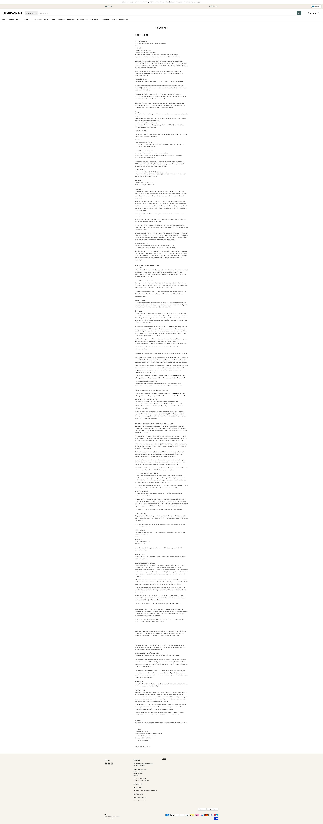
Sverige (213, 6)
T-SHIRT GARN (37, 19)
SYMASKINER (95, 19)
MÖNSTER (70, 19)
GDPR (164, 759)
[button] (316, 6)
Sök (106, 814)
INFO (114, 19)
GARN (46, 19)
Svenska (201, 809)
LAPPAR (26, 19)
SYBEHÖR (105, 19)
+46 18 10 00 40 (140, 765)
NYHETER (10, 19)
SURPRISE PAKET (82, 19)
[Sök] (299, 13)
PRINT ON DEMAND (58, 19)
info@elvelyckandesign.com (145, 763)
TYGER (18, 19)
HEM (3, 19)
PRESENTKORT (123, 19)
